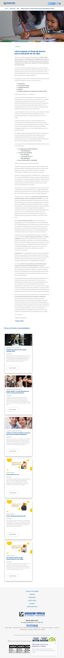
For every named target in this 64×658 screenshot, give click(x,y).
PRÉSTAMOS (32, 597)
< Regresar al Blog (19, 321)
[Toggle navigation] (60, 3)
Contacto (56, 627)
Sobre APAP (8, 627)
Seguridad (16, 627)
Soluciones (12, 8)
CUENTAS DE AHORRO (32, 591)
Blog (18, 8)
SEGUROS (32, 603)
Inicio (6, 8)
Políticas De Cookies (39, 629)
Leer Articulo (12, 368)
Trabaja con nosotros (47, 627)
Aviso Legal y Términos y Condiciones (30, 627)
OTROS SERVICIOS (32, 606)
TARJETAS (32, 594)
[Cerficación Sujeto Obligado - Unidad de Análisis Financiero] (20, 641)
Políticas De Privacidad (26, 629)
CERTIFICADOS (32, 600)
